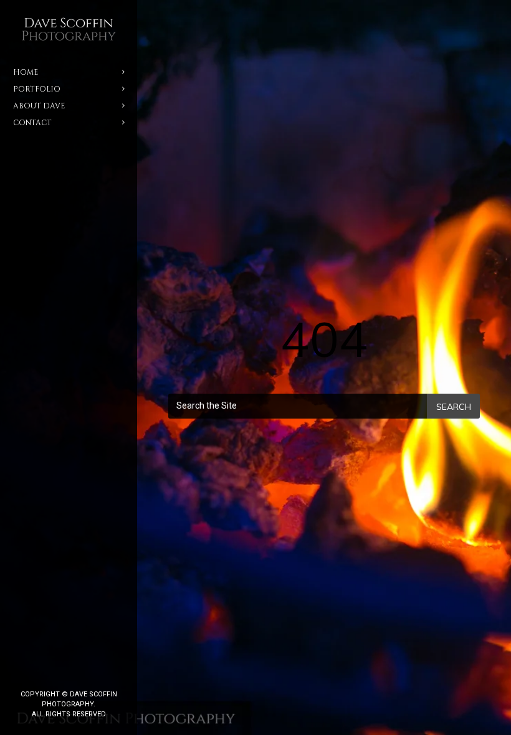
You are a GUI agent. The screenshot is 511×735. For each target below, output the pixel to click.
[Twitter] (58, 673)
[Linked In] (98, 673)
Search (453, 406)
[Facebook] (38, 673)
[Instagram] (78, 673)
